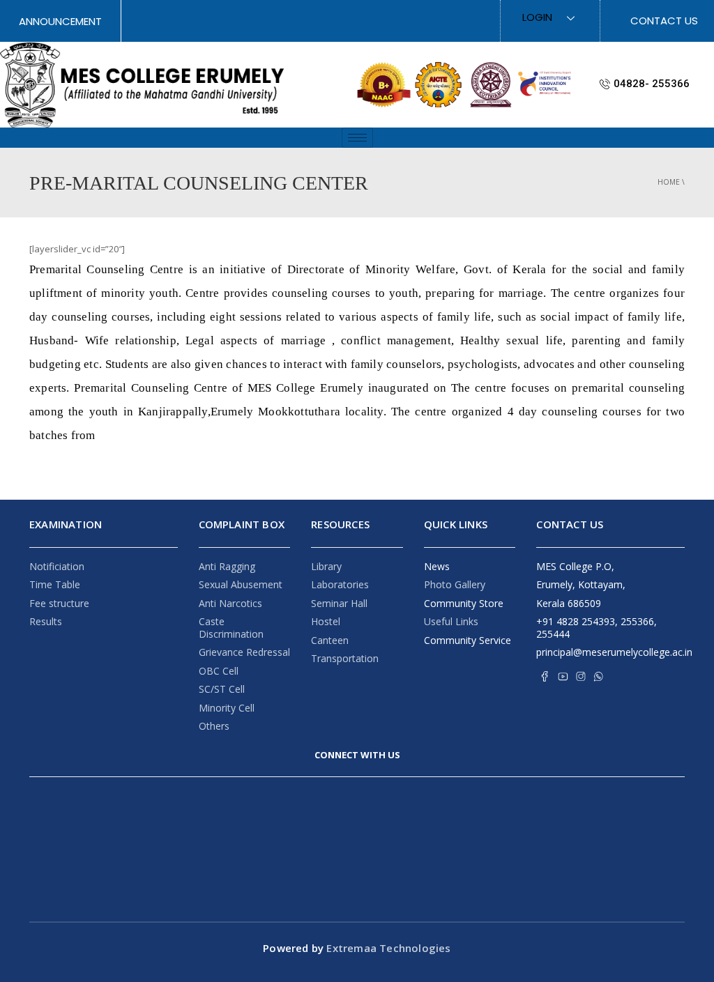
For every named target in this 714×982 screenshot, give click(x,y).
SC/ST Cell (222, 689)
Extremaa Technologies (387, 948)
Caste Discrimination (231, 627)
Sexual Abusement (240, 584)
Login (537, 17)
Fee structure (59, 603)
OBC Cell (218, 670)
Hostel (325, 621)
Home (669, 182)
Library (326, 566)
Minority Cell (227, 707)
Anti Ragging (227, 566)
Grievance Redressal (244, 652)
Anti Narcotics (230, 603)
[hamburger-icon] (357, 138)
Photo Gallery (454, 584)
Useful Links (451, 621)
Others (214, 725)
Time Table (54, 584)
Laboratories (340, 584)
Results (45, 621)
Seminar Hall (339, 603)
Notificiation (56, 566)
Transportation (345, 658)
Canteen (330, 640)
